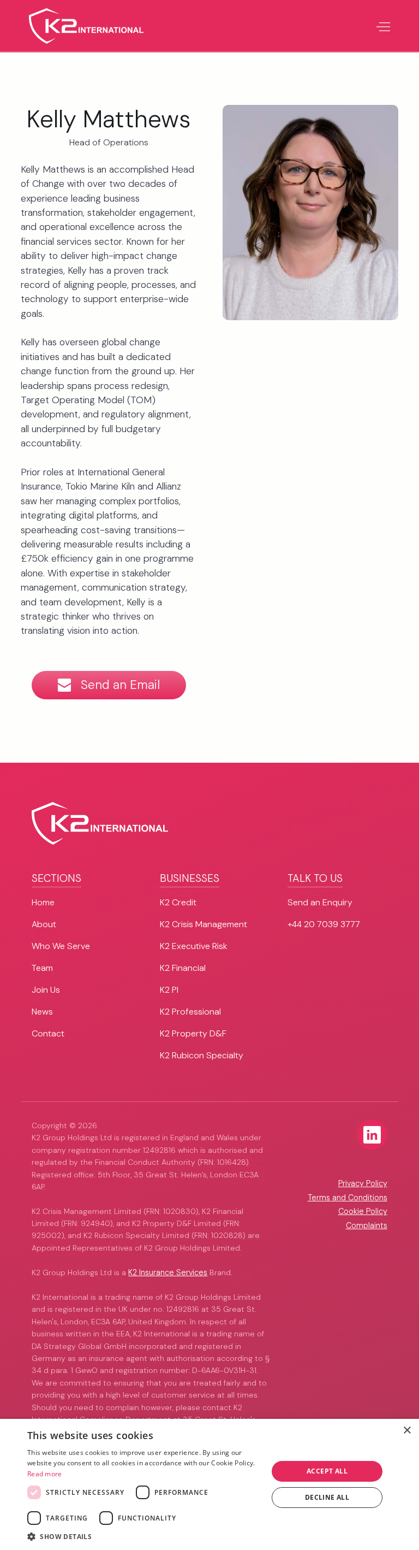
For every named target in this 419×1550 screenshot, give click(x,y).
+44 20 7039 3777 (324, 924)
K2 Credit (178, 902)
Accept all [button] (327, 1471)
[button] (383, 26)
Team (42, 968)
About (44, 924)
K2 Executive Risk (193, 946)
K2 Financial (183, 968)
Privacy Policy (362, 1183)
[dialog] (209, 1484)
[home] (86, 26)
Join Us (46, 989)
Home (43, 902)
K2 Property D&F (193, 1033)
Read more (44, 1473)
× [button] (407, 1431)
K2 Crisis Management (203, 924)
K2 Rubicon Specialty (201, 1055)
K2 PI (169, 989)
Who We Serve (61, 946)
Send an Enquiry (320, 902)
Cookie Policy (362, 1211)
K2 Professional (190, 1011)
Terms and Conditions (347, 1198)
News (42, 1011)
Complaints (366, 1225)
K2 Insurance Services (167, 1272)
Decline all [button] (327, 1497)
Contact (48, 1033)
